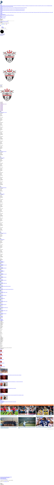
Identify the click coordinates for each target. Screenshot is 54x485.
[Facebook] (3, 24)
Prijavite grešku (2, 478)
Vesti (0, 4)
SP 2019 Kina (25, 7)
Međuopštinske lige (19, 5)
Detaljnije (1, 102)
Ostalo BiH (39, 5)
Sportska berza (3, 12)
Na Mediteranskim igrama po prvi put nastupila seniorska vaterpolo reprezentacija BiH (9, 427)
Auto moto (8, 12)
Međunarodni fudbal (49, 5)
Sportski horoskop (47, 12)
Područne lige (15, 5)
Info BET (38, 12)
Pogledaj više (1, 320)
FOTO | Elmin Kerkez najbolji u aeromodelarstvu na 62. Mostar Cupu (26, 427)
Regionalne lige (12, 5)
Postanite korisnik (2, 477)
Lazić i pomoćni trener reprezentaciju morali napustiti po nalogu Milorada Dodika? (44, 416)
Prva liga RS (6, 5)
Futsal (33, 5)
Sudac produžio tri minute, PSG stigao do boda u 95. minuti (9, 415)
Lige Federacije (36, 5)
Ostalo (7, 7)
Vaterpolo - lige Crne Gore (22, 12)
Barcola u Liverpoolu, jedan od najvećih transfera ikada (43, 427)
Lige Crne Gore (45, 5)
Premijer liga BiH (2, 5)
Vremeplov (32, 12)
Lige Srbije (42, 5)
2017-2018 (1, 110)
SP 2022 (10, 6)
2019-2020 (1, 109)
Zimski (1, 12)
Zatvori (1, 483)
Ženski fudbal (31, 5)
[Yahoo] (6, 24)
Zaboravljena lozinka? (2, 21)
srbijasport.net (5, 481)
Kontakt (5, 477)
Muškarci (3, 27)
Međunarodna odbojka (18, 10)
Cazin (1, 85)
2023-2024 (1, 106)
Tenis (6, 12)
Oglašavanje (8, 477)
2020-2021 (1, 108)
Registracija (7, 21)
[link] (27, 115)
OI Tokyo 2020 (51, 12)
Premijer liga (4, 7)
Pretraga (5, 478)
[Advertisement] (27, 41)
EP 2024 (8, 6)
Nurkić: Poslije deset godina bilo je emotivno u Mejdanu (26, 415)
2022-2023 (1, 107)
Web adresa (1, 103)
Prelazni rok (5, 6)
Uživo (2, 35)
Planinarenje (15, 12)
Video (30, 12)
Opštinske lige (23, 5)
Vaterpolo (18, 12)
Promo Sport (43, 12)
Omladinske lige (27, 5)
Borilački (13, 12)
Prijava (2, 19)
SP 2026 (12, 6)
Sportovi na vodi (27, 12)
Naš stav (41, 12)
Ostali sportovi (35, 12)
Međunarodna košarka (17, 7)
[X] (5, 24)
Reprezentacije (2, 6)
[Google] (1, 24)
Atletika (10, 12)
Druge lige (9, 5)
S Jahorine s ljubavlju (2, 14)
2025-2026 (1, 104)
